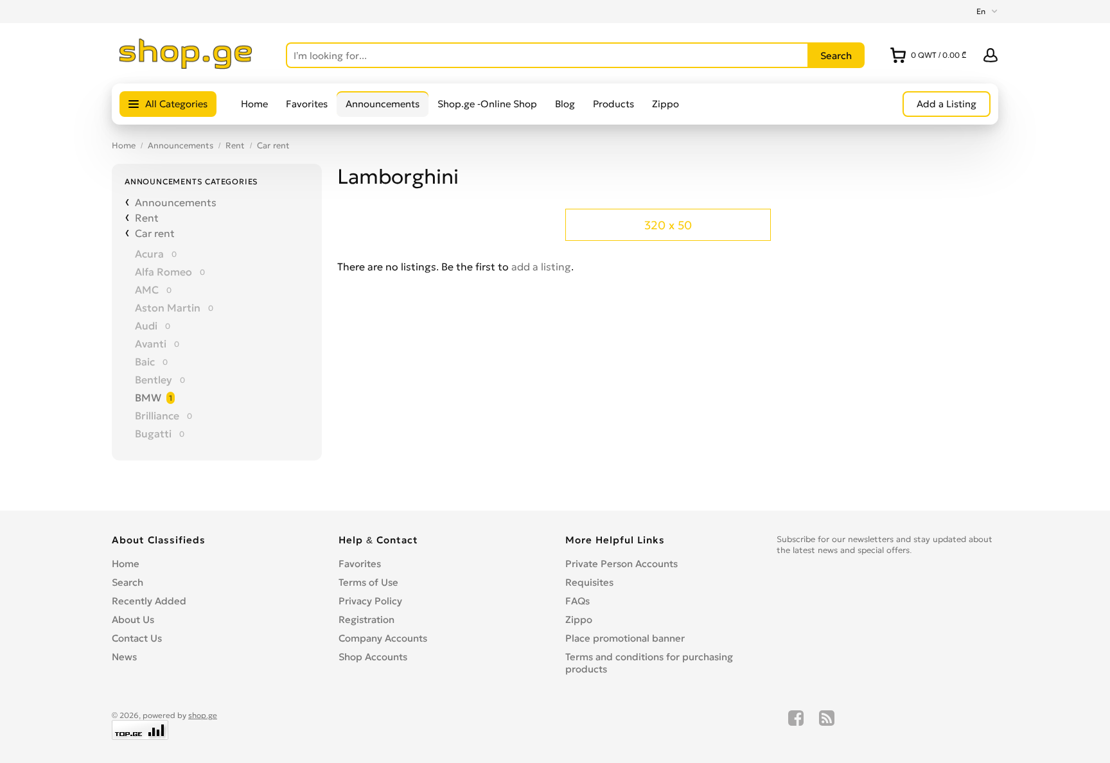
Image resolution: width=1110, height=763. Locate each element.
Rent (235, 145)
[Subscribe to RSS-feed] (826, 725)
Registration (366, 619)
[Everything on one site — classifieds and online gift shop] (186, 65)
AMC (147, 289)
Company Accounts (383, 638)
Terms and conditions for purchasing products (649, 663)
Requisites (589, 582)
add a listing (541, 266)
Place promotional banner (625, 638)
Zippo (665, 104)
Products (613, 104)
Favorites (307, 104)
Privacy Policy (370, 601)
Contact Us (137, 638)
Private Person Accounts (621, 563)
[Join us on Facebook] (796, 725)
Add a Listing (946, 104)
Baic (145, 361)
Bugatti (153, 433)
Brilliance (157, 415)
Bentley (153, 379)
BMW (148, 397)
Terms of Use (368, 582)
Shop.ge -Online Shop (487, 104)
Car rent (273, 145)
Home (254, 104)
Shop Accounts (373, 657)
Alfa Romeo (163, 271)
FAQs (577, 601)
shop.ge (202, 715)
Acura (149, 253)
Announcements (382, 104)
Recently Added (149, 601)
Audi (146, 325)
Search (127, 582)
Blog (565, 104)
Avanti (150, 343)
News (124, 657)
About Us (133, 619)
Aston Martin (167, 307)
